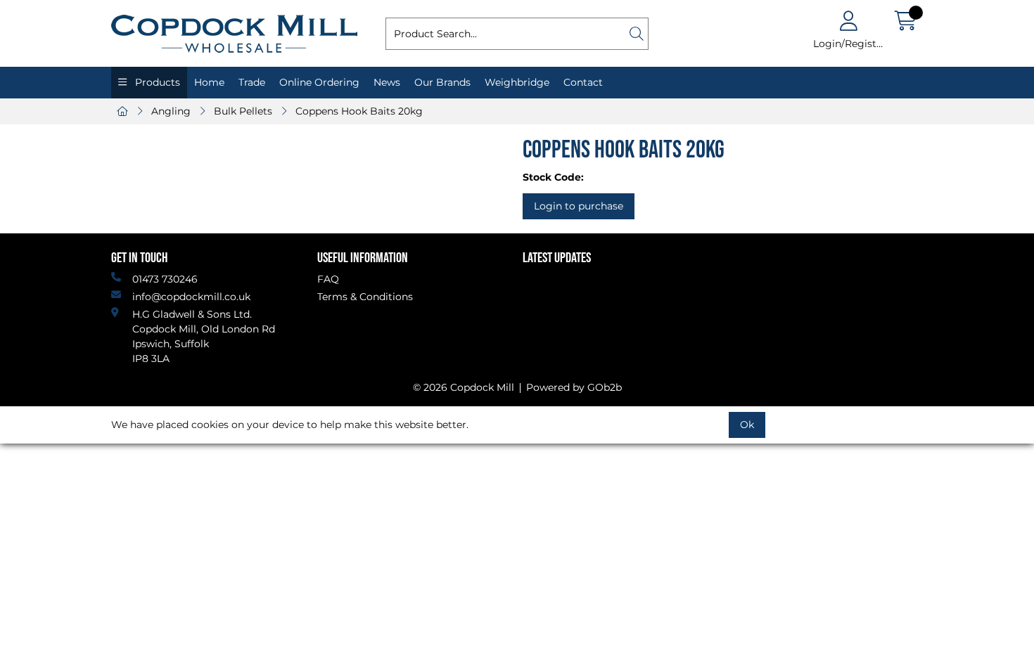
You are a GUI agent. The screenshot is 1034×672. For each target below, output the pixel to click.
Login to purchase (578, 206)
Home (209, 82)
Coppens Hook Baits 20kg (359, 111)
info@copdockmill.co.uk (191, 296)
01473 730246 (165, 279)
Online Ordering (319, 82)
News (387, 82)
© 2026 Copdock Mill (463, 387)
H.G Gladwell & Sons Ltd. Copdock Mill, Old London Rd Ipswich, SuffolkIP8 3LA (203, 336)
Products (156, 82)
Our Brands (442, 82)
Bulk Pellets (243, 111)
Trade (251, 82)
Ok (747, 424)
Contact (583, 82)
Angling (171, 111)
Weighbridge (517, 82)
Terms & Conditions (365, 296)
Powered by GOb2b (574, 387)
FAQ (328, 279)
